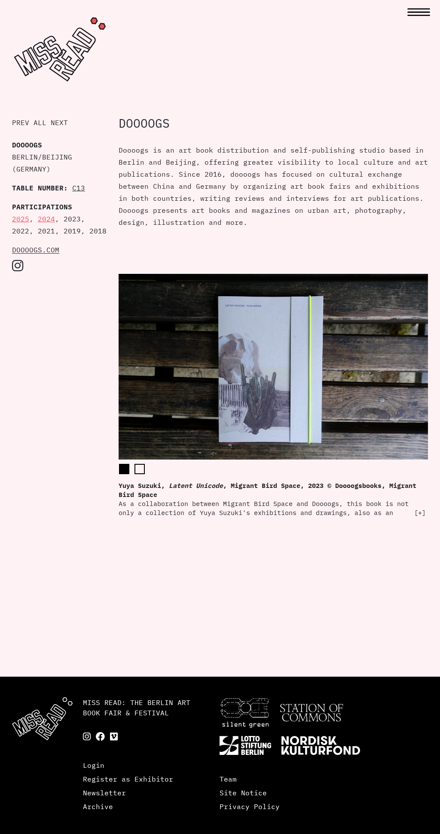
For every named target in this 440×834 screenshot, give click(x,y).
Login (93, 765)
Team (228, 779)
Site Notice (243, 792)
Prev (20, 122)
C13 (78, 188)
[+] (420, 513)
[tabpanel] (273, 395)
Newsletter (104, 792)
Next (59, 122)
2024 (46, 219)
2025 (20, 219)
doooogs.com (35, 249)
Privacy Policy (250, 806)
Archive (98, 806)
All (40, 122)
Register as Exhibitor (128, 779)
